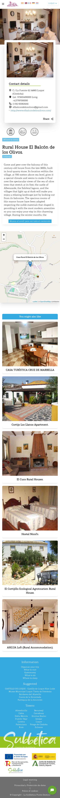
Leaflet (35, 301)
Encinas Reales (39, 716)
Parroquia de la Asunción (30, 700)
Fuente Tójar (21, 719)
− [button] (4, 239)
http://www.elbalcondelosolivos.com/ (31, 110)
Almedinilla (21, 710)
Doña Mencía (21, 716)
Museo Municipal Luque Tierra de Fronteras (30, 691)
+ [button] (4, 235)
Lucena (21, 722)
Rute (21, 727)
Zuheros (39, 727)
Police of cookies (30, 791)
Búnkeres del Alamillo (30, 694)
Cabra (21, 713)
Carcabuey (39, 713)
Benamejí (38, 710)
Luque (39, 722)
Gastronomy (30, 672)
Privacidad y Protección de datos (30, 785)
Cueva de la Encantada (30, 697)
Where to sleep (30, 678)
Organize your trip (30, 667)
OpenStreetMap (45, 301)
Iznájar (38, 719)
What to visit (30, 670)
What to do (30, 675)
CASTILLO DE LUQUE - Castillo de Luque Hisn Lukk (30, 689)
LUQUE (51, 3)
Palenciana (21, 724)
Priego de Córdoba (39, 724)
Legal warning (30, 780)
